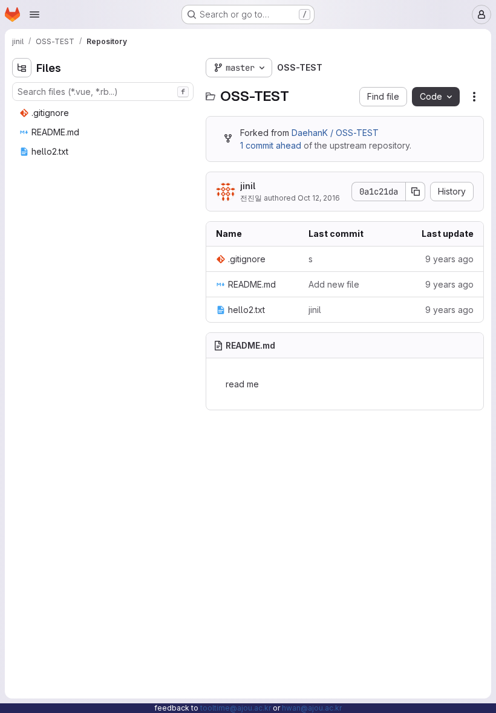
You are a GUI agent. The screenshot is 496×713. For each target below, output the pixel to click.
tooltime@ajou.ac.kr (235, 707)
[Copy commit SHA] (415, 191)
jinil (247, 186)
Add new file (333, 284)
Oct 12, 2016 (319, 197)
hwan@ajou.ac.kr (312, 707)
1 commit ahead (270, 145)
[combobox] (103, 91)
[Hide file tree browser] (21, 67)
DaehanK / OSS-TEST (335, 132)
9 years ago (449, 259)
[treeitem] (104, 113)
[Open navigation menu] (34, 14)
